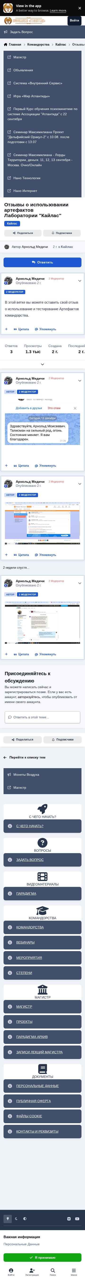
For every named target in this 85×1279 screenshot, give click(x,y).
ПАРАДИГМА (26, 893)
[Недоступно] (42, 505)
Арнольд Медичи (35, 247)
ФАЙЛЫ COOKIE (29, 1116)
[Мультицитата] (6, 329)
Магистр (19, 57)
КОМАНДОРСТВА (30, 927)
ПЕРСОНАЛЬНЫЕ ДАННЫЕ (37, 1086)
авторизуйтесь (29, 697)
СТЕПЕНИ (24, 973)
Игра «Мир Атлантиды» (31, 96)
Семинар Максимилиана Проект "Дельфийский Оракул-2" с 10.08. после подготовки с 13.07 (38, 137)
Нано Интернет (25, 191)
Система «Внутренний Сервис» (37, 83)
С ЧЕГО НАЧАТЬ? (29, 826)
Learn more (9, 8)
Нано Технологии (26, 178)
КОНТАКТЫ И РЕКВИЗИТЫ (37, 1131)
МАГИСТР (24, 1006)
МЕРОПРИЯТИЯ (29, 958)
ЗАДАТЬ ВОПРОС (30, 860)
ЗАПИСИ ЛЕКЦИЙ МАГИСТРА (39, 1052)
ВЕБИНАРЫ (25, 942)
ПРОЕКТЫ (24, 1022)
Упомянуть (47, 329)
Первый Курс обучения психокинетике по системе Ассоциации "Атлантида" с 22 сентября (42, 114)
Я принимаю (45, 1257)
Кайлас (67, 247)
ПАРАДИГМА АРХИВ (32, 1037)
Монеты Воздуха (26, 774)
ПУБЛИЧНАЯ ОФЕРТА (33, 1101)
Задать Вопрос (21, 32)
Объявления (23, 70)
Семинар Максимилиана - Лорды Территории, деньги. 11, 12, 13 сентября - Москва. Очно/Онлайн (40, 160)
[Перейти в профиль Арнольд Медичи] (6, 246)
